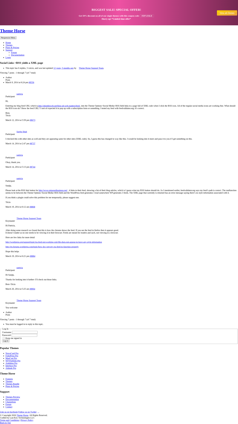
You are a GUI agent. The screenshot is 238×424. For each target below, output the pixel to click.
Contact (9, 407)
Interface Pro (11, 366)
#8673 (32, 120)
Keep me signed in (14, 338)
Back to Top (5, 423)
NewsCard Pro (12, 353)
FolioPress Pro (12, 356)
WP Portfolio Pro (13, 361)
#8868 (32, 207)
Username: (7, 332)
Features (9, 379)
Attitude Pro (11, 368)
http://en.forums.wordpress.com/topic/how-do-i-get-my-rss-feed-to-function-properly (42, 247)
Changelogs (11, 402)
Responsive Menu (8, 38)
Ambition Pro (11, 363)
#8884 (32, 256)
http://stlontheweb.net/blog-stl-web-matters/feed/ (59, 106)
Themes (9, 45)
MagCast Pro (11, 358)
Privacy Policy (27, 420)
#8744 (32, 167)
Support (9, 50)
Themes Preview (13, 397)
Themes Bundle (12, 384)
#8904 (32, 289)
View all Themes (227, 13)
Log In (5, 341)
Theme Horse (12, 30)
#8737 (32, 143)
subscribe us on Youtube (38, 411)
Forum (14, 52)
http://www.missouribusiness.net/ (53, 190)
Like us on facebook (9, 412)
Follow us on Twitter (27, 412)
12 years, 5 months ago (63, 68)
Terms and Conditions (9, 420)
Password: (7, 335)
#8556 (31, 82)
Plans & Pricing (12, 47)
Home (8, 42)
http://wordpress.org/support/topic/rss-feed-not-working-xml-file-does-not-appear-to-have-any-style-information (54, 242)
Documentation (17, 55)
